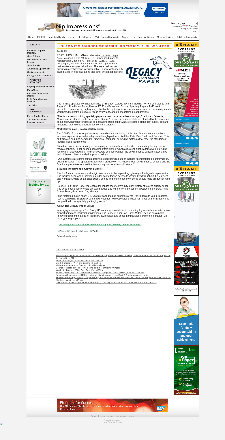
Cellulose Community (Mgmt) (37, 94)
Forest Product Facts (37, 116)
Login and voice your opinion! (70, 249)
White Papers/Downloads (107, 37)
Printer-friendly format (67, 236)
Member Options (165, 37)
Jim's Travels (33, 65)
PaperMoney (33, 90)
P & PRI (41, 37)
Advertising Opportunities (39, 68)
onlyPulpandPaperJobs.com (40, 86)
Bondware (117, 420)
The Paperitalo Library (143, 37)
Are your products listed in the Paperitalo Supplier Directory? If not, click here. (86, 224)
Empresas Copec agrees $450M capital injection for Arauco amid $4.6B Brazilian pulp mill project (103, 275)
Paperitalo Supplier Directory (62, 37)
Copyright (95, 416)
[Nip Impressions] (83, 31)
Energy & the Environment (40, 75)
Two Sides (32, 105)
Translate (193, 26)
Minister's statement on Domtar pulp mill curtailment (81, 265)
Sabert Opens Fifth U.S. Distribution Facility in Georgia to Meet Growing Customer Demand (100, 272)
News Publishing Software (112, 422)
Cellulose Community (186, 37)
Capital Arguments (36, 72)
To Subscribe (85, 37)
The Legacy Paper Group (69, 210)
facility (106, 61)
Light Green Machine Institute (37, 100)
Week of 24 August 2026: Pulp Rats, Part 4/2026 (79, 270)
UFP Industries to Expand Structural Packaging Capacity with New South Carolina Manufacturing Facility (106, 282)
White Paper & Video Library (37, 60)
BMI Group (86, 58)
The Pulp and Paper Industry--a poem (37, 120)
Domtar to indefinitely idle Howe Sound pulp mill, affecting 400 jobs (88, 268)
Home (31, 37)
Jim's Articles (33, 56)
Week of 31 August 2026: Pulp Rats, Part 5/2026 (79, 260)
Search (125, 37)
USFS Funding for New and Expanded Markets (78, 263)
